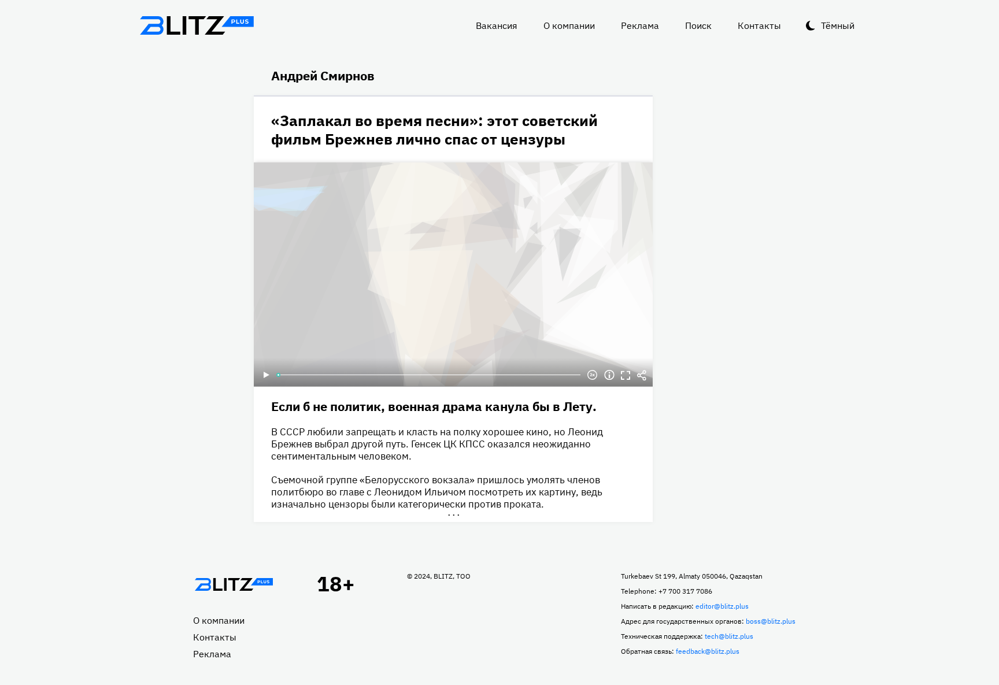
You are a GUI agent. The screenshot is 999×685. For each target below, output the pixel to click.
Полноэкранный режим (625, 375)
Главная (233, 584)
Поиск (698, 25)
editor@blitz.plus (722, 606)
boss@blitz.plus (771, 621)
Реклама (640, 25)
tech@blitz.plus (729, 636)
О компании (569, 25)
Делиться (642, 375)
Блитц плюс (196, 25)
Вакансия (496, 25)
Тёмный (837, 25)
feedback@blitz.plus (707, 651)
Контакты (759, 25)
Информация (609, 375)
